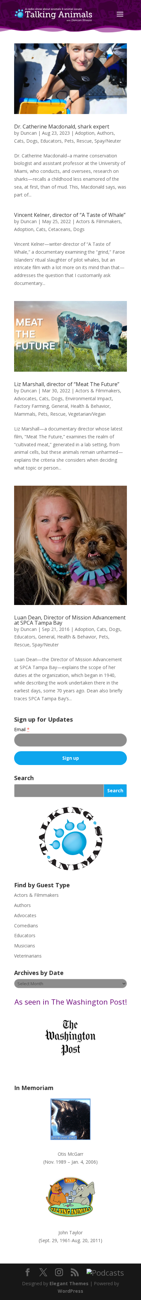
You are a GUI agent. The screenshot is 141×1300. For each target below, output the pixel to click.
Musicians (24, 945)
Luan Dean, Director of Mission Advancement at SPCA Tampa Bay (70, 620)
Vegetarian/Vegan (87, 414)
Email (22, 729)
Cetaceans (59, 229)
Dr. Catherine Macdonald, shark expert (61, 126)
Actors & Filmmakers (98, 221)
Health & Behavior (90, 406)
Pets (69, 141)
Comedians (26, 925)
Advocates (25, 398)
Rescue (84, 141)
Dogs (32, 141)
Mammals (24, 414)
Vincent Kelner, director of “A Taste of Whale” (70, 215)
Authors (105, 133)
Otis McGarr (70, 1154)
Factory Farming (31, 406)
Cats (19, 141)
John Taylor (70, 1232)
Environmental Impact (88, 398)
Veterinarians (28, 956)
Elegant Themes (69, 1283)
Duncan (28, 133)
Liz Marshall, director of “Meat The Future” (66, 384)
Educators (51, 141)
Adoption (84, 133)
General (59, 406)
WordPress (70, 1291)
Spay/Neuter (107, 141)
